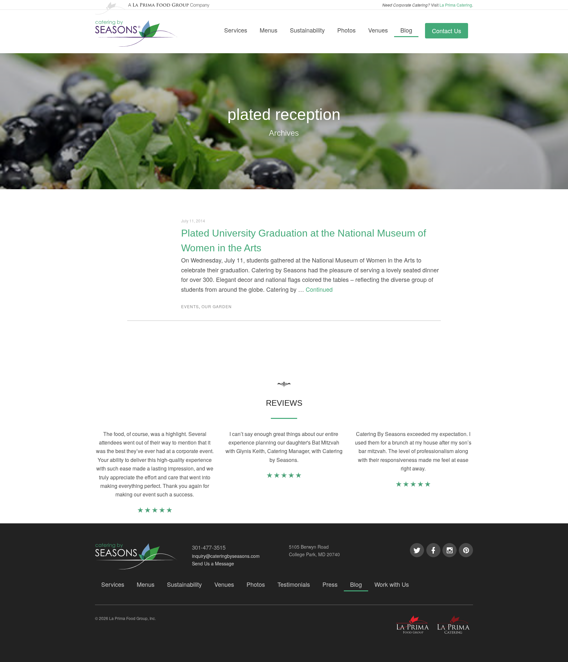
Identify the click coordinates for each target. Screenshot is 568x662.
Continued (319, 289)
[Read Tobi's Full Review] (413, 485)
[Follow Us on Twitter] (417, 550)
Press (330, 584)
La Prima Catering (455, 5)
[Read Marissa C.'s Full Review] (155, 511)
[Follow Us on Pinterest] (466, 550)
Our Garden (216, 306)
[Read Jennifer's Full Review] (284, 476)
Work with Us (391, 584)
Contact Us (446, 30)
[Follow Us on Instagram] (449, 550)
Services (235, 30)
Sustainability (307, 30)
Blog (406, 30)
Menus (268, 30)
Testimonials (293, 584)
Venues (378, 30)
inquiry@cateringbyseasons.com (226, 556)
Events (190, 306)
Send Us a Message (213, 563)
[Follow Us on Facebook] (433, 550)
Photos (346, 30)
